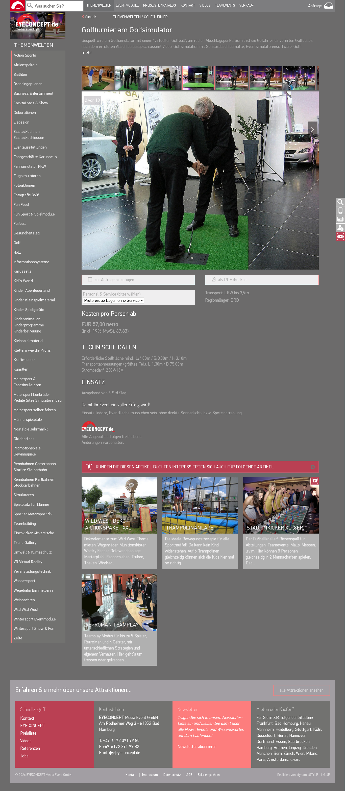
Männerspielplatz (28, 419)
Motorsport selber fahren (35, 410)
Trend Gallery (25, 542)
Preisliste (28, 733)
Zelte (18, 638)
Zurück (90, 16)
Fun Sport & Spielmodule (34, 214)
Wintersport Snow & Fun (34, 628)
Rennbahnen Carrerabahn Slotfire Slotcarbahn (35, 466)
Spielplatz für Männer (32, 504)
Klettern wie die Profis (32, 350)
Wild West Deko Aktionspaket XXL (108, 524)
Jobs (24, 756)
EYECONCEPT (32, 725)
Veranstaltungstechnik (32, 571)
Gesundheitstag (27, 233)
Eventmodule (127, 5)
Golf (17, 242)
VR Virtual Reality (28, 561)
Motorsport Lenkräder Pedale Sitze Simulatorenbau (38, 397)
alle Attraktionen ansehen (302, 690)
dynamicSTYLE (307, 775)
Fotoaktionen (24, 185)
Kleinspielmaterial (28, 340)
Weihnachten (24, 599)
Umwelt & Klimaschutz (33, 552)
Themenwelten (98, 5)
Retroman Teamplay (111, 624)
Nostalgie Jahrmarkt (31, 429)
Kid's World (23, 280)
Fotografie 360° (26, 195)
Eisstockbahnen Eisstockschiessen (29, 134)
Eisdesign (21, 122)
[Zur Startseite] (17, 5)
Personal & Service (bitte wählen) (112, 294)
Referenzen (30, 748)
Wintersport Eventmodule (35, 619)
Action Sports (25, 55)
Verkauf (246, 5)
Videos (205, 5)
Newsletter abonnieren (197, 746)
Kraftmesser (24, 359)
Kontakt (188, 5)
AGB (189, 775)
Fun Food (21, 204)
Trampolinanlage (189, 527)
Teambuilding (25, 523)
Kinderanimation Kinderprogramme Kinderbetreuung (29, 325)
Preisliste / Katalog (159, 5)
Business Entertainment (33, 93)
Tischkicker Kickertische (34, 533)
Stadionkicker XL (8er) (276, 527)
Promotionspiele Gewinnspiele (27, 451)
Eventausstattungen (30, 147)
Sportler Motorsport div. (33, 514)
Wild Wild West (26, 609)
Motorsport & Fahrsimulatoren (27, 381)
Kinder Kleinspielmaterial (34, 300)
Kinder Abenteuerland (32, 290)
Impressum (150, 775)
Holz (17, 252)
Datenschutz (172, 775)
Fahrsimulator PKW (30, 166)
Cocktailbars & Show (31, 103)
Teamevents (225, 5)
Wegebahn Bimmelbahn (33, 590)
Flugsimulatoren (27, 175)
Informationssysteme (31, 261)
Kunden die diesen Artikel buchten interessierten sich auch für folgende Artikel (185, 467)
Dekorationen (25, 112)
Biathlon (20, 74)
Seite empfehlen (209, 775)
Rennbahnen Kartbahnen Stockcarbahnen (34, 482)
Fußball (20, 223)
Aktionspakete (26, 64)
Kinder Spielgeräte (29, 309)
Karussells (23, 271)
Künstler (21, 369)
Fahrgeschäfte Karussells (35, 156)
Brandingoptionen (28, 83)
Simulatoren (24, 494)
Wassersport (24, 580)
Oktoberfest (24, 438)
